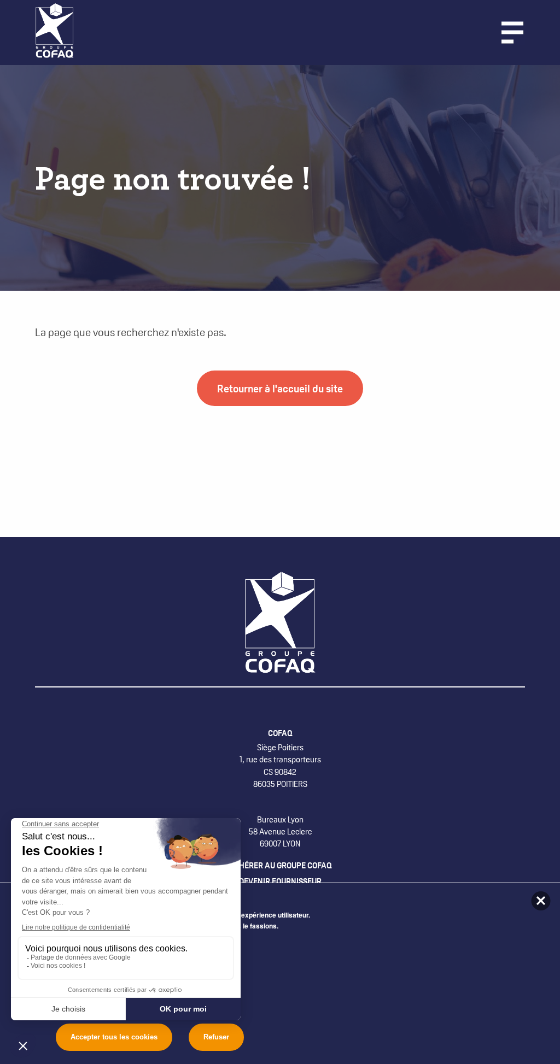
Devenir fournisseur (280, 881)
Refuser (216, 1037)
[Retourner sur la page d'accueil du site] (57, 31)
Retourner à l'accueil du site (280, 388)
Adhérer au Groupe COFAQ (280, 865)
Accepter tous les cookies (114, 1037)
